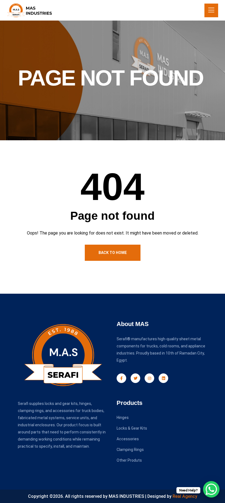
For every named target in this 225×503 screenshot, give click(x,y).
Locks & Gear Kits (132, 428)
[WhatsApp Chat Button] (211, 489)
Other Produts (129, 460)
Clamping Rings (130, 449)
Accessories (128, 439)
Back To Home (113, 252)
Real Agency (185, 496)
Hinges (123, 417)
